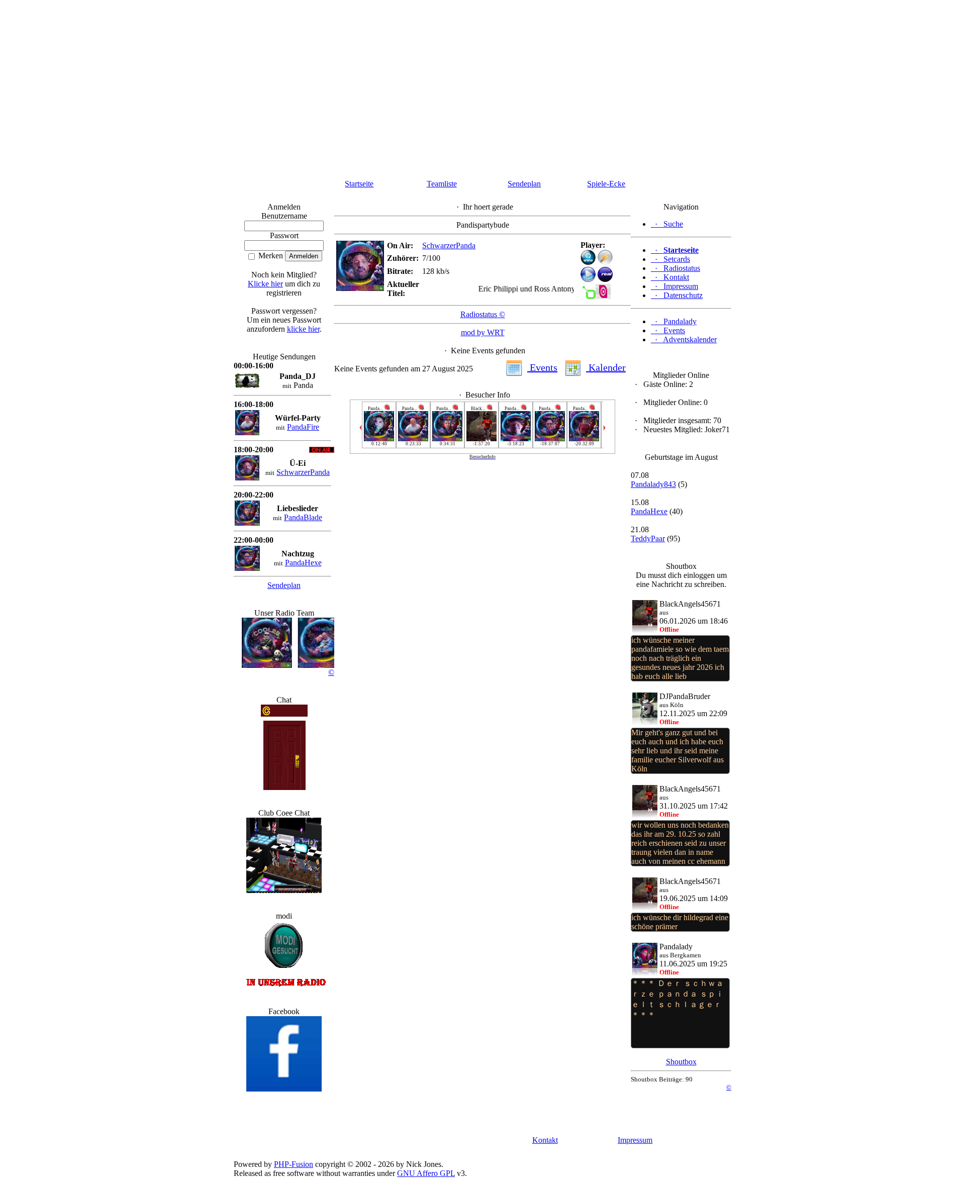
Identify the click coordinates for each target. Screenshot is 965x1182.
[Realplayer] (605, 279)
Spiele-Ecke (606, 183)
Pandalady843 (653, 484)
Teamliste (442, 183)
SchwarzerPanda (303, 472)
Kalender (606, 367)
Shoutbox (681, 1061)
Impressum (635, 1140)
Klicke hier (265, 283)
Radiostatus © (482, 314)
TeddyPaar (648, 538)
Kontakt (545, 1140)
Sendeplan (524, 183)
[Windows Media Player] (588, 279)
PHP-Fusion (293, 1164)
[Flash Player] (588, 257)
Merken (269, 255)
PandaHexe (303, 562)
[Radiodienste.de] (603, 296)
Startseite (359, 183)
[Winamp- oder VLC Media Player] (605, 262)
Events (542, 367)
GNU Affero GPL (426, 1173)
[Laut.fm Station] (588, 296)
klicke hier (303, 329)
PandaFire (303, 427)
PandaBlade (303, 517)
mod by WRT (483, 332)
